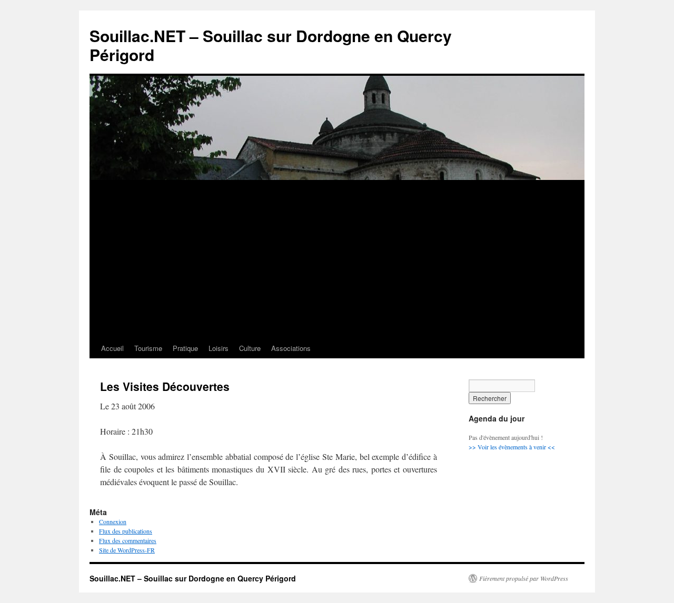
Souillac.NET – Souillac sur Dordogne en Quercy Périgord (271, 45)
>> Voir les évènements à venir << (512, 447)
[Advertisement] (337, 259)
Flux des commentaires (127, 540)
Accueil (112, 348)
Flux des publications (125, 531)
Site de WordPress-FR (127, 550)
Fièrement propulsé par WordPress (523, 578)
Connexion (112, 521)
